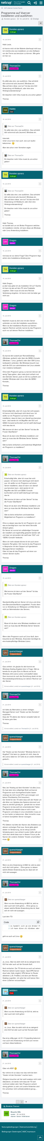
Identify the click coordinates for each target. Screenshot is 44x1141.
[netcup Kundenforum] (13, 3)
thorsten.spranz (10, 19)
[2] (7, 928)
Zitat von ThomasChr (15, 126)
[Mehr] (40, 39)
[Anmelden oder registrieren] (35, 3)
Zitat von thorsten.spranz (17, 474)
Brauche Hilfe (16, 1112)
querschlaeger (26, 686)
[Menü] (41, 3)
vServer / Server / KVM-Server (20, 1116)
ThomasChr (25, 728)
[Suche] (29, 3)
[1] (7, 926)
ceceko (13, 1114)
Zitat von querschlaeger (16, 899)
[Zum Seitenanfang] (40, 1137)
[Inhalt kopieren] (38, 922)
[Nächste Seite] (26, 1101)
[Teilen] (40, 23)
